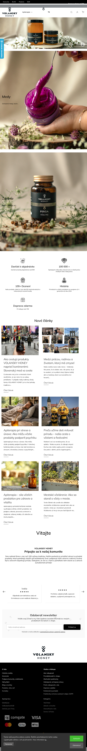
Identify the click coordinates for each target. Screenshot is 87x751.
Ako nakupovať (49, 673)
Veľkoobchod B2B (8, 706)
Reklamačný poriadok (51, 691)
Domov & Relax (49, 712)
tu (45, 740)
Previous (4, 591)
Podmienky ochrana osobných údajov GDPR (58, 694)
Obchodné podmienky (51, 679)
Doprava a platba (49, 688)
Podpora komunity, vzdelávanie (12, 679)
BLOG (14, 2)
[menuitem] (27, 12)
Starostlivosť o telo (50, 709)
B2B (28, 2)
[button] (4, 33)
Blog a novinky (7, 685)
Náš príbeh (5, 682)
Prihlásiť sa (72, 627)
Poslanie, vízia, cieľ (8, 688)
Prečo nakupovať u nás (51, 685)
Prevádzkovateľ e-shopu (52, 676)
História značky (7, 673)
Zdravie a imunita (49, 706)
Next (83, 591)
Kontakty (5, 691)
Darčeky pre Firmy (8, 709)
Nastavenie (8, 744)
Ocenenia (5, 676)
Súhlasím (76, 739)
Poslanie (21, 2)
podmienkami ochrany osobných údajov (52, 632)
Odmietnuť (77, 745)
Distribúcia (5, 703)
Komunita (6, 2)
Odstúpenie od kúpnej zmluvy (53, 682)
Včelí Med (47, 703)
